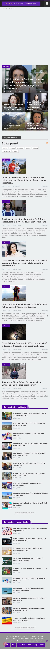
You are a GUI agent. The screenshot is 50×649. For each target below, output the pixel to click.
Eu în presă (6, 66)
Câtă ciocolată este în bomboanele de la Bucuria (28, 434)
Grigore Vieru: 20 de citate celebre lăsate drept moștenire (29, 474)
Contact (28, 148)
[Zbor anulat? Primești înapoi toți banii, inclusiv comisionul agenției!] (7, 591)
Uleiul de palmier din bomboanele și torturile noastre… (27, 484)
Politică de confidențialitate (31, 645)
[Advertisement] (25, 36)
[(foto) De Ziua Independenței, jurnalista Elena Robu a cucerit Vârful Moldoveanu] (14, 293)
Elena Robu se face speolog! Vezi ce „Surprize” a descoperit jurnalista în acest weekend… (24, 344)
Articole (5, 148)
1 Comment (44, 310)
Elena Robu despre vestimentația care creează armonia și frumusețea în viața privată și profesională (25, 263)
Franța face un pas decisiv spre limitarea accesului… (29, 579)
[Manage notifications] (5, 644)
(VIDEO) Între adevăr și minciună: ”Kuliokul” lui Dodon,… (30, 504)
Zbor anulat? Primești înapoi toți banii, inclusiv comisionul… (28, 589)
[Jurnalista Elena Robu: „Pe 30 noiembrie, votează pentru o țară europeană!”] (14, 371)
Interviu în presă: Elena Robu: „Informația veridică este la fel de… (13, 106)
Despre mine (6, 151)
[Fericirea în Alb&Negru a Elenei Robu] (13, 121)
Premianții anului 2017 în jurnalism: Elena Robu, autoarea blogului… (36, 106)
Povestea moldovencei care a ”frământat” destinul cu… (29, 599)
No (13, 645)
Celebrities (20, 148)
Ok (7, 645)
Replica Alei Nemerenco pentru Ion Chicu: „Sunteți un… (29, 464)
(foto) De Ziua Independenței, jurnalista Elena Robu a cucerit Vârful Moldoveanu (24, 305)
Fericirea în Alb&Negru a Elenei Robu (11, 125)
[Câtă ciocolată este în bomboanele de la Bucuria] (7, 436)
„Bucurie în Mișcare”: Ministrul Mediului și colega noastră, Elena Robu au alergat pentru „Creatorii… (24, 180)
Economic (15, 151)
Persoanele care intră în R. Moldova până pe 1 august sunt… (30, 494)
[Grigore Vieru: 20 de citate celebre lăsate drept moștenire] (7, 476)
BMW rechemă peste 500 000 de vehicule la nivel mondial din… (29, 539)
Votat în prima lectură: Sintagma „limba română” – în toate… (29, 619)
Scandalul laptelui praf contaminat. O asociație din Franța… (28, 559)
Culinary (35, 148)
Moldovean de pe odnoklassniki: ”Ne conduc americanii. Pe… (30, 444)
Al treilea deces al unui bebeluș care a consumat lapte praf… (27, 549)
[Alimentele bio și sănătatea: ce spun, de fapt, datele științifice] (7, 571)
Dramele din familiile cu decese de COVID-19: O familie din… (29, 414)
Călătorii (12, 148)
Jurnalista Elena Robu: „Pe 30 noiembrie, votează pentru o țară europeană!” (22, 383)
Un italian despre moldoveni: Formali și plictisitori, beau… (29, 424)
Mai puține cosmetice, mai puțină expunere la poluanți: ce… (30, 529)
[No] (47, 641)
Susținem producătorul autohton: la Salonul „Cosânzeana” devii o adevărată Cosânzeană (24, 220)
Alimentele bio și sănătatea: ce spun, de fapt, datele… (30, 569)
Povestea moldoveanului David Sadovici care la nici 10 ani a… (29, 609)
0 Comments (44, 186)
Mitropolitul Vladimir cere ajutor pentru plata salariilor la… (29, 454)
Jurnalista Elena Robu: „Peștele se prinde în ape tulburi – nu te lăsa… (36, 125)
